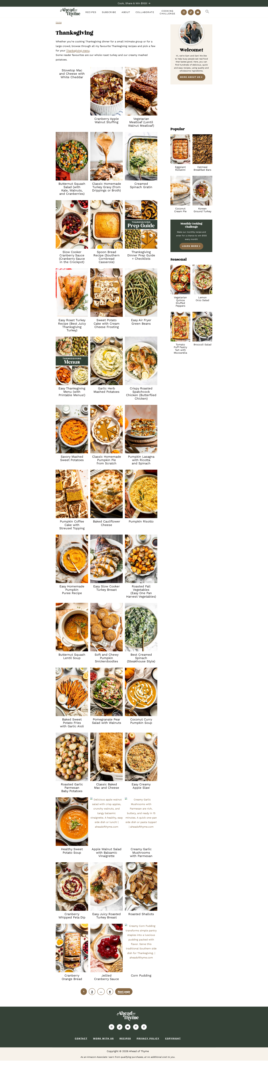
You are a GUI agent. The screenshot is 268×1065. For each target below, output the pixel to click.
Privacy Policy (148, 1038)
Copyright (173, 1038)
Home (59, 22)
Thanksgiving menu (77, 50)
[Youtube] (198, 12)
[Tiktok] (191, 12)
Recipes (90, 12)
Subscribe (109, 12)
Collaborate (145, 12)
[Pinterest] (136, 1027)
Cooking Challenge (167, 12)
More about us (190, 77)
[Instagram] (184, 12)
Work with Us (103, 1038)
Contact (81, 1038)
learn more (190, 246)
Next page (124, 991)
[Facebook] (144, 1027)
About (126, 12)
